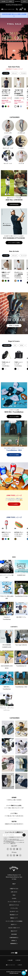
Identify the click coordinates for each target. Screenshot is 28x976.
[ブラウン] (3, 281)
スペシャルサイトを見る (14, 242)
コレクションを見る (14, 416)
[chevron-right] (24, 834)
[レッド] (3, 539)
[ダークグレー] (18, 106)
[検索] (17, 9)
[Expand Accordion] (17, 937)
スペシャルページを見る (14, 321)
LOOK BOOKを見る (14, 204)
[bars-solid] (25, 9)
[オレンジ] (8, 106)
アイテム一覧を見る (14, 325)
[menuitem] (20, 9)
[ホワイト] (15, 106)
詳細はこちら (14, 51)
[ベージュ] (15, 281)
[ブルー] (18, 281)
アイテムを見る (14, 504)
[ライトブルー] (21, 106)
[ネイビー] (3, 106)
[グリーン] (6, 106)
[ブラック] (3, 369)
